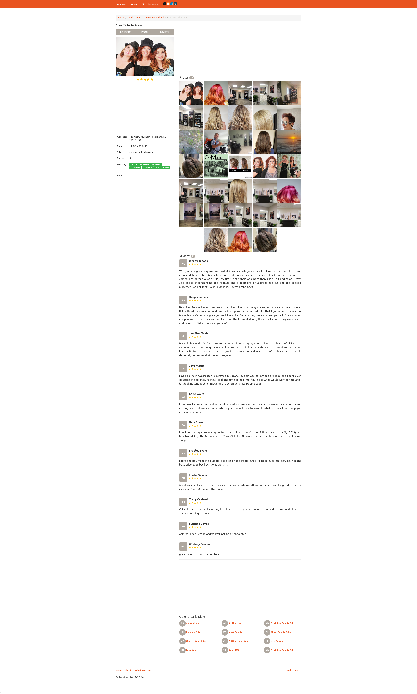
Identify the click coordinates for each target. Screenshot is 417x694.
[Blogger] (168, 3)
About (134, 4)
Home (121, 17)
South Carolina (134, 17)
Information (125, 31)
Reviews (164, 31)
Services (121, 4)
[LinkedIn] (171, 3)
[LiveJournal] (175, 3)
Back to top (292, 670)
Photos (145, 31)
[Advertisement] (145, 107)
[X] (164, 3)
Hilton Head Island (155, 17)
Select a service (150, 4)
